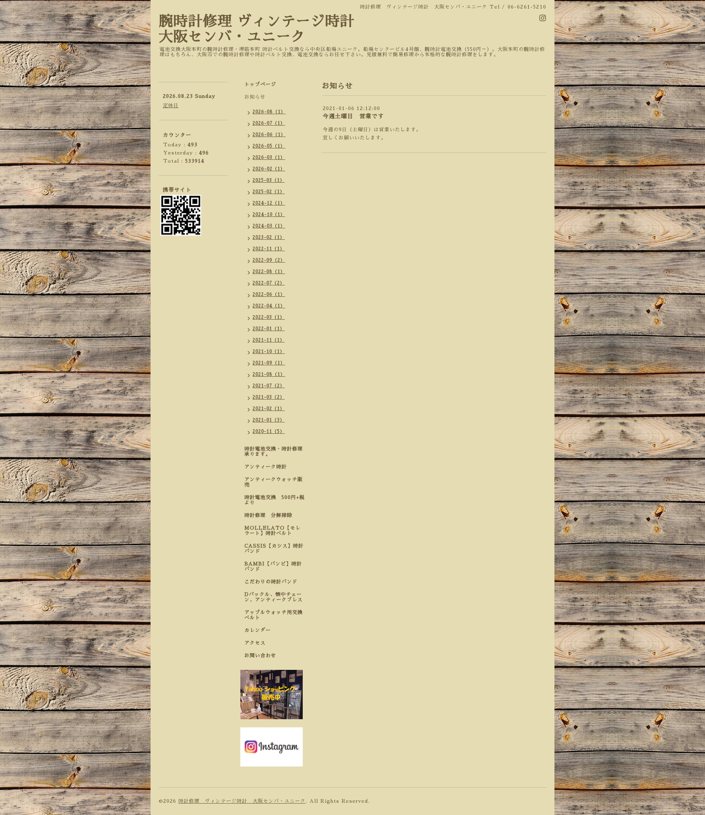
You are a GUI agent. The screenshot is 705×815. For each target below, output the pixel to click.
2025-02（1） (269, 192)
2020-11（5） (269, 431)
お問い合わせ (260, 655)
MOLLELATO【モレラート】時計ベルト (272, 531)
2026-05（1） (269, 146)
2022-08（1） (269, 271)
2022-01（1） (269, 329)
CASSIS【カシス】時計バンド (274, 548)
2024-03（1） (269, 226)
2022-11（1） (269, 249)
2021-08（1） (269, 374)
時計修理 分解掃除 (270, 515)
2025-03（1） (269, 180)
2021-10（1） (269, 351)
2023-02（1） (269, 237)
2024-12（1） (269, 203)
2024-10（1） (269, 214)
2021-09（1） (269, 363)
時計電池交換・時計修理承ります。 (273, 451)
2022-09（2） (269, 260)
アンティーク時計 (268, 466)
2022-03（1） (269, 317)
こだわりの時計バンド (273, 581)
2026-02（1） (269, 169)
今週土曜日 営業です (353, 116)
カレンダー (257, 630)
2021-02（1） (269, 408)
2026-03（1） (269, 157)
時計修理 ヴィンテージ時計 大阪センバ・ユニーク (242, 801)
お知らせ (255, 97)
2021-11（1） (269, 340)
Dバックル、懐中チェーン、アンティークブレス (273, 597)
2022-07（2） (269, 283)
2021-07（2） (269, 386)
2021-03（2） (269, 397)
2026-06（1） (269, 135)
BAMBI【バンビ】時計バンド (273, 566)
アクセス (255, 643)
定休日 (171, 105)
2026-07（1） (269, 123)
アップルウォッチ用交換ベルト (273, 615)
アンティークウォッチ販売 (273, 482)
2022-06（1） (269, 294)
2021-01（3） (269, 420)
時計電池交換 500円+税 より (277, 500)
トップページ (260, 84)
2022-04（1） (269, 306)
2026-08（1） (269, 112)
